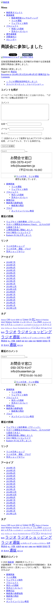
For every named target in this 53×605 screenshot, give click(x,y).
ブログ (9, 208)
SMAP (3, 322)
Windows (8, 322)
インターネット (26, 322)
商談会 (14, 72)
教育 (26, 341)
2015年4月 (10, 276)
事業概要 (10, 15)
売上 (9, 341)
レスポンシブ (26, 338)
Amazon (3, 319)
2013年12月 (11, 308)
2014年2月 (10, 303)
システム (8, 324)
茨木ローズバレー (19, 31)
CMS (8, 319)
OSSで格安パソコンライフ (18, 232)
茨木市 (6, 345)
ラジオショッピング (34, 332)
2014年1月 (10, 305)
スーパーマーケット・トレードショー (25, 84)
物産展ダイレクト (14, 12)
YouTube (16, 322)
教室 (23, 341)
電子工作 (20, 345)
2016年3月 (10, 270)
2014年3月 (10, 300)
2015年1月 (10, 284)
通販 (13, 345)
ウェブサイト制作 (19, 23)
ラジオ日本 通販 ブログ (18, 249)
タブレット (8, 328)
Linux (25, 319)
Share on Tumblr (27, 54)
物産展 (39, 341)
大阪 (13, 341)
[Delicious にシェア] (10, 57)
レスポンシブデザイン (39, 337)
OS (30, 319)
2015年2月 (10, 281)
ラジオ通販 (16, 21)
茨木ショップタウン (15, 251)
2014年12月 (11, 286)
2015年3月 (10, 278)
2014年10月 (11, 289)
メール (5, 129)
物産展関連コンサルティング (24, 18)
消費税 (30, 341)
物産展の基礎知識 (14, 203)
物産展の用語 (17, 205)
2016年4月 (10, 268)
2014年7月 (10, 295)
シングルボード (18, 324)
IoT (21, 319)
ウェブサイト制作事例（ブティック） (23, 222)
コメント (5, 102)
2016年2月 (10, 273)
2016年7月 (10, 262)
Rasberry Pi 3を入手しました (19, 235)
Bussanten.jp (6, 74)
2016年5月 (10, 265)
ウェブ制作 (37, 322)
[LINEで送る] (26, 57)
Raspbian (46, 319)
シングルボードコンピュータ (33, 324)
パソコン (36, 327)
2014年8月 (10, 292)
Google (13, 319)
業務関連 (10, 184)
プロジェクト (12, 26)
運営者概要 (11, 34)
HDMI (18, 319)
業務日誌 (42, 74)
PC (33, 319)
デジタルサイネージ (23, 328)
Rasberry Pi (39, 319)
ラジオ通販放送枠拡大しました (22, 81)
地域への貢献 (17, 29)
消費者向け (11, 37)
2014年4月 (10, 297)
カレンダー (11, 39)
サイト (4, 133)
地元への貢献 (17, 195)
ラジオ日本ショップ (15, 246)
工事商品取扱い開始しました (19, 230)
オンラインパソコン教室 (22, 211)
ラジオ (11, 332)
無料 (34, 341)
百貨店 (45, 341)
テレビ (15, 328)
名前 (4, 124)
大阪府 (18, 341)
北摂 (48, 338)
